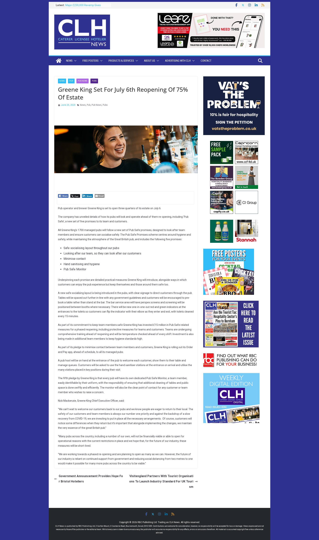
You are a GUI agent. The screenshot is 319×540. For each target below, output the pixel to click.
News (69, 60)
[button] (75, 60)
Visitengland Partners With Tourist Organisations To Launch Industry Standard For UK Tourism (161, 481)
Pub (71, 81)
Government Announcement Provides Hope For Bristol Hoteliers (91, 478)
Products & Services (121, 60)
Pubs (94, 81)
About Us (149, 60)
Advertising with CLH (178, 60)
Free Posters (91, 60)
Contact (206, 60)
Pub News (82, 81)
